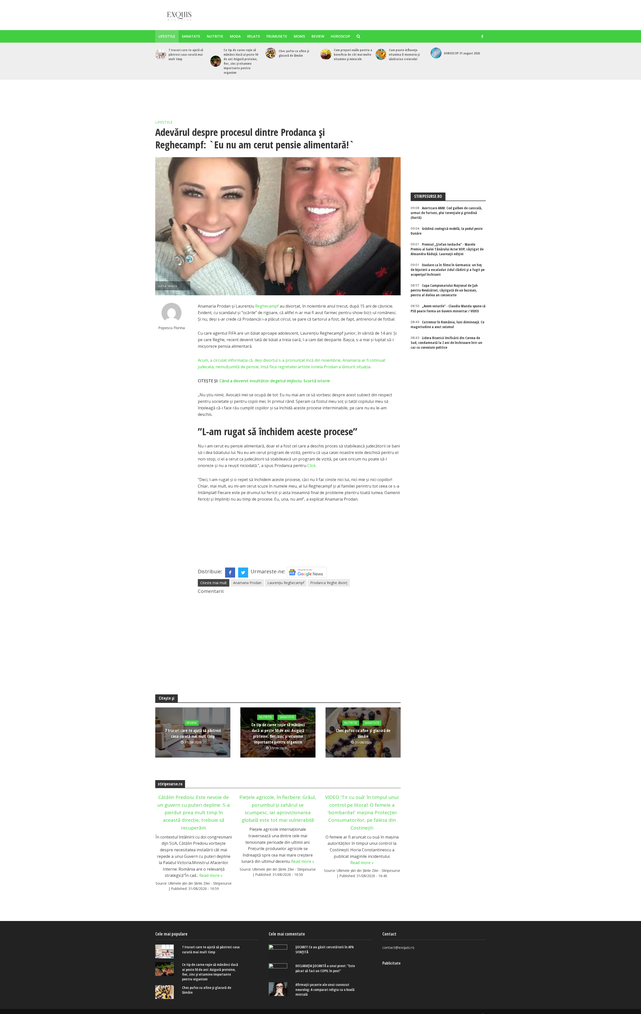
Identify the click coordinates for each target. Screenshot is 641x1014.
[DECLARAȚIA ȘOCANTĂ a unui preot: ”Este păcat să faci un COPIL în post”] (279, 970)
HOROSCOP (340, 36)
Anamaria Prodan (247, 582)
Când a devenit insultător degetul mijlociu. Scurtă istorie (274, 381)
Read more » (211, 875)
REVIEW (317, 36)
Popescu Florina (171, 327)
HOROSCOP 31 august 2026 (462, 53)
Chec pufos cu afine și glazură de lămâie (294, 53)
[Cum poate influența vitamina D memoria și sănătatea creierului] (381, 54)
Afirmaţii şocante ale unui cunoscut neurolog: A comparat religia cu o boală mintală (325, 989)
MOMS (299, 36)
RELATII (253, 36)
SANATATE (191, 36)
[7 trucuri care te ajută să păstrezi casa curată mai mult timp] (160, 54)
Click (311, 465)
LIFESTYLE (166, 36)
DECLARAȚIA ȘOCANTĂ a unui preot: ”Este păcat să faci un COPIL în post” (325, 968)
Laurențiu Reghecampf (285, 582)
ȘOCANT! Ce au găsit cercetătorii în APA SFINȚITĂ (324, 949)
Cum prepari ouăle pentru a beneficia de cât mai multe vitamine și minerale (353, 54)
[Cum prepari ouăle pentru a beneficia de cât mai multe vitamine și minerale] (325, 54)
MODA (235, 36)
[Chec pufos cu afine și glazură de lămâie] (270, 53)
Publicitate (391, 963)
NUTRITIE (215, 36)
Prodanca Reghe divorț (328, 582)
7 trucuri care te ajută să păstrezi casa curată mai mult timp (186, 54)
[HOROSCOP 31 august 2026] (436, 53)
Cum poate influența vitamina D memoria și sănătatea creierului (404, 54)
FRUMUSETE (276, 36)
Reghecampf (267, 306)
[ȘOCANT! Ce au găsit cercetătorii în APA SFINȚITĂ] (279, 952)
